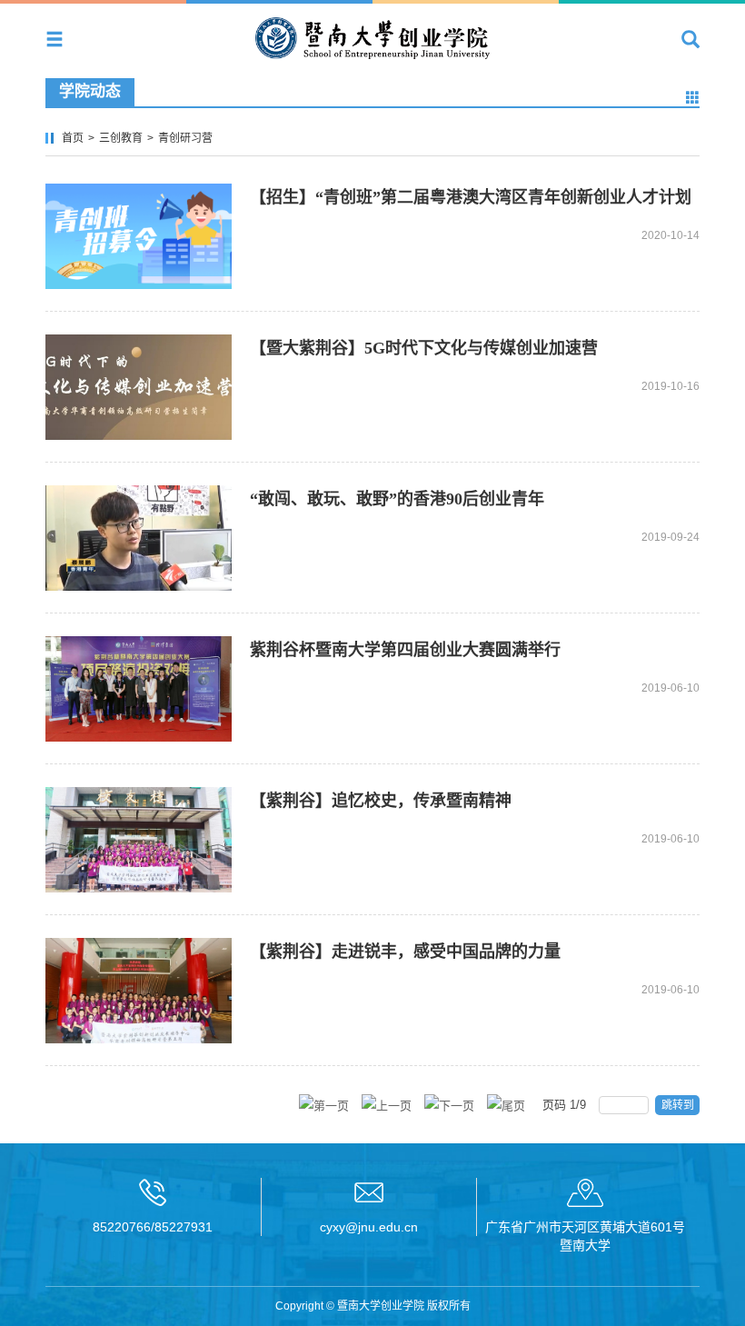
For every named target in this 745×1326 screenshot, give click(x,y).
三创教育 (121, 138)
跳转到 (679, 1105)
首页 (73, 138)
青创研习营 (185, 138)
